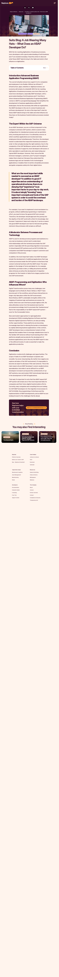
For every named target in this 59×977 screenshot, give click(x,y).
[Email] (32, 7)
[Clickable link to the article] (10, 437)
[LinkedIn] (25, 7)
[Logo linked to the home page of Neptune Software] (7, 3)
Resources (30, 33)
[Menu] (55, 3)
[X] (28, 7)
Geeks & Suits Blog (22, 33)
